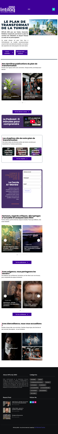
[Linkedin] (33, 402)
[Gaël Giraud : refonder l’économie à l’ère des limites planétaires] (11, 294)
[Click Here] (53, 9)
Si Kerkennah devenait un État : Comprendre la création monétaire (32, 248)
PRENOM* (26, 178)
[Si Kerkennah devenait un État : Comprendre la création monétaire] (32, 238)
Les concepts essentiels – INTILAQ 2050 (8, 152)
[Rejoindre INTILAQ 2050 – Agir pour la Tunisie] (32, 86)
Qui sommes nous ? (12, 348)
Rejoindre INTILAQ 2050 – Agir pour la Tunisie (31, 97)
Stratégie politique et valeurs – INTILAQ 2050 (32, 340)
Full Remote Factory (39, 427)
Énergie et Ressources (17, 415)
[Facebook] (31, 402)
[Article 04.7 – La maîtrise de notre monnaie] (11, 86)
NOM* (25, 184)
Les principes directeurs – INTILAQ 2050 (36, 152)
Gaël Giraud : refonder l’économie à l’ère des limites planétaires (11, 304)
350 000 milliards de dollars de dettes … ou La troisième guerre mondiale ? (10, 248)
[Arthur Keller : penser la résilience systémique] (32, 294)
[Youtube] (35, 402)
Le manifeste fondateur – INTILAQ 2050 (22, 152)
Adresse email (27, 172)
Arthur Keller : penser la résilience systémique (30, 304)
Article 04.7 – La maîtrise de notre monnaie (11, 97)
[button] (43, 27)
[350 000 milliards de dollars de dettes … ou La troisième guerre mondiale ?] (11, 238)
